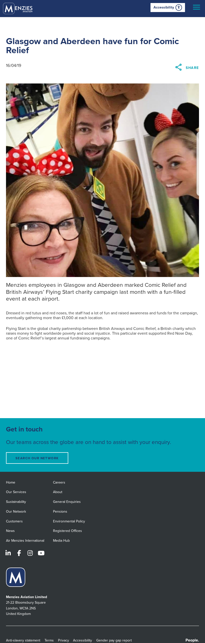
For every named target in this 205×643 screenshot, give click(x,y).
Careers (59, 482)
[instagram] (30, 553)
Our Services (16, 492)
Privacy (63, 640)
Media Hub (61, 540)
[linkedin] (8, 553)
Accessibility (164, 7)
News (10, 531)
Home (10, 482)
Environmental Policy (69, 521)
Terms (49, 640)
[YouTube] (41, 553)
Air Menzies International (25, 540)
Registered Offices (67, 531)
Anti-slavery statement (23, 640)
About (57, 492)
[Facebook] (19, 553)
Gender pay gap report (114, 640)
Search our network (37, 458)
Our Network (16, 511)
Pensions (60, 511)
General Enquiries (67, 502)
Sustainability (16, 502)
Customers (14, 521)
